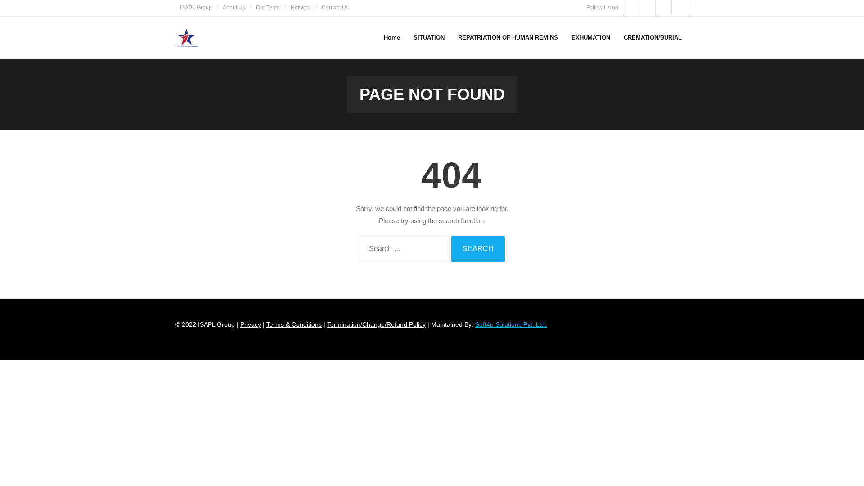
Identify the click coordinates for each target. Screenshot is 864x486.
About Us (234, 7)
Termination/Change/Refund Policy (376, 324)
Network (301, 7)
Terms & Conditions (294, 324)
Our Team (268, 7)
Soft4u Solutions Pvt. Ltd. (511, 324)
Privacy (250, 324)
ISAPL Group (196, 7)
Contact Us (335, 7)
